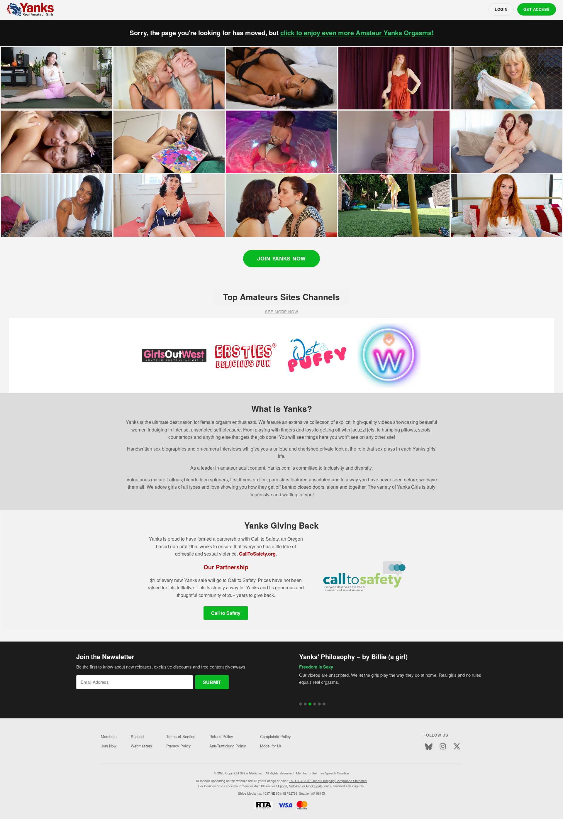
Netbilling (295, 786)
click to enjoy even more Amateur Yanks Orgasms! (357, 32)
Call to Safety (225, 613)
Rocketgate (314, 786)
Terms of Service (180, 736)
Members (109, 736)
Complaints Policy (275, 736)
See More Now (281, 311)
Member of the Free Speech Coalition (322, 773)
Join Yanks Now (281, 258)
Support (137, 736)
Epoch (282, 786)
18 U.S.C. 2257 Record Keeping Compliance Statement (328, 780)
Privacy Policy (178, 746)
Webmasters (141, 746)
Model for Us (271, 746)
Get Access (536, 9)
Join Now (108, 746)
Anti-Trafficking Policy (227, 746)
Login (501, 9)
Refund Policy (221, 736)
